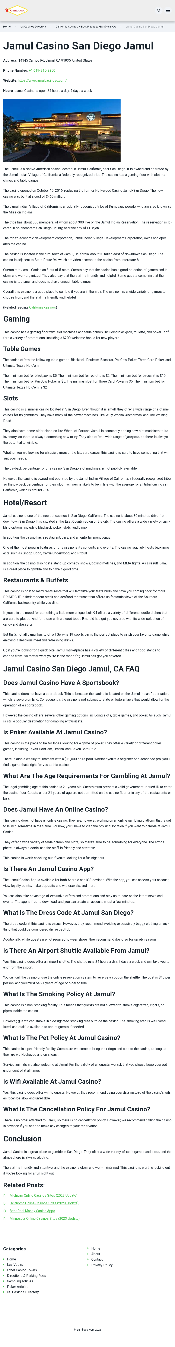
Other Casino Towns (22, 1270)
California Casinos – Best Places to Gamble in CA (86, 26)
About (95, 1254)
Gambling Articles (20, 1281)
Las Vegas (15, 1265)
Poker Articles (17, 1287)
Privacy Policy (102, 1265)
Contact (97, 1259)
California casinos (42, 307)
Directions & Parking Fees (26, 1276)
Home (7, 26)
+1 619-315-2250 (42, 70)
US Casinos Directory (33, 26)
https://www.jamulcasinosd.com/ (42, 80)
